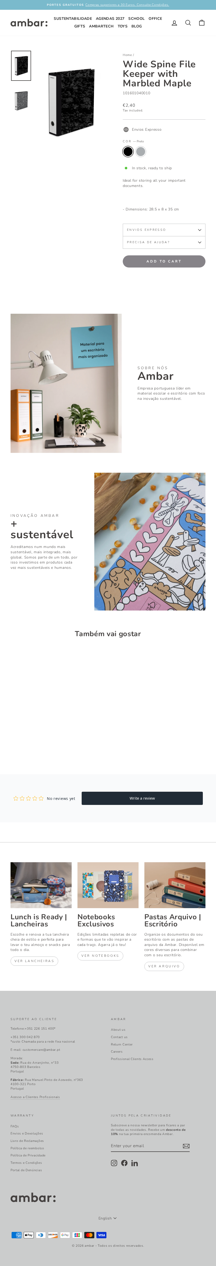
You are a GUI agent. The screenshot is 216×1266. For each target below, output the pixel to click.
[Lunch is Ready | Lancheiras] (41, 885)
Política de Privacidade (28, 1155)
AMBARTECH (101, 26)
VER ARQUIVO (164, 966)
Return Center (122, 1044)
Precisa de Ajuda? (148, 242)
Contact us (119, 1037)
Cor (133, 141)
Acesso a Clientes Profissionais (35, 1097)
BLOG (136, 26)
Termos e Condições (26, 1163)
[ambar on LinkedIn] (134, 1163)
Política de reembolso (27, 1148)
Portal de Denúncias (26, 1170)
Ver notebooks (100, 956)
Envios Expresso (146, 230)
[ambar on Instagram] (114, 1163)
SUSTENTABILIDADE (73, 18)
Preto (128, 151)
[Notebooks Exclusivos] (108, 885)
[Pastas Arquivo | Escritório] (174, 885)
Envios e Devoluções (27, 1133)
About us (118, 1030)
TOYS (122, 26)
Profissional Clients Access (132, 1059)
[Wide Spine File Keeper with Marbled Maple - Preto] (14, 742)
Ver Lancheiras (34, 961)
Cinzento (140, 151)
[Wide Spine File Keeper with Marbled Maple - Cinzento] (21, 742)
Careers (117, 1051)
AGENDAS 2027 (110, 18)
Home (127, 55)
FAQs (15, 1126)
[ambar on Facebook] (124, 1163)
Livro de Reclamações (27, 1141)
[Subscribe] (186, 1146)
